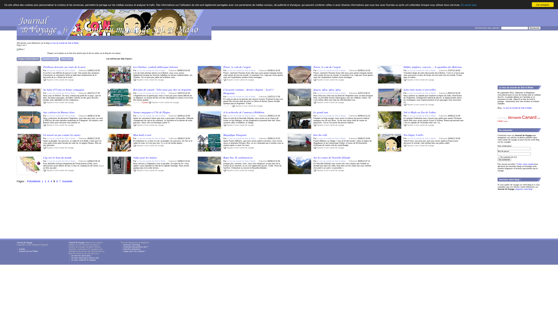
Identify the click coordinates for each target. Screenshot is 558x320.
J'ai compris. (543, 4)
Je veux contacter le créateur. (83, 260)
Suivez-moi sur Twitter (28, 251)
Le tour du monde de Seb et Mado (64, 43)
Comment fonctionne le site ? (135, 247)
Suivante (67, 181)
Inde (538, 118)
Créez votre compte (525, 164)
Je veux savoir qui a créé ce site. (85, 258)
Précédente (33, 181)
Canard (145, 102)
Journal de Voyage (24, 242)
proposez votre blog (523, 189)
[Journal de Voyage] (31, 15)
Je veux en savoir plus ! (81, 256)
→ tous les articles (26, 28)
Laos (500, 121)
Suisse (505, 121)
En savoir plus (469, 5)
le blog (22, 249)
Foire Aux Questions (132, 249)
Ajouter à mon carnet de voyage (60, 80)
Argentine (137, 102)
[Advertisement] (519, 61)
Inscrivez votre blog (131, 245)
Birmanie (514, 117)
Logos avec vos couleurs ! (134, 251)
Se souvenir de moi (508, 157)
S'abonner (82, 70)
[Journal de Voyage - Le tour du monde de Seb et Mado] (311, 21)
